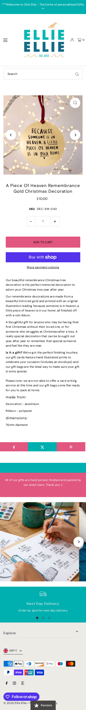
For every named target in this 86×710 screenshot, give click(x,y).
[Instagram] (14, 683)
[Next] (75, 135)
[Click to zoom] (75, 103)
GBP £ (13, 650)
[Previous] (11, 135)
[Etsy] (22, 683)
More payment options (43, 267)
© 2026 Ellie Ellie (15, 703)
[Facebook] (7, 683)
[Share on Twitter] (42, 446)
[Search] (77, 73)
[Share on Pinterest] (71, 446)
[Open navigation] (9, 39)
